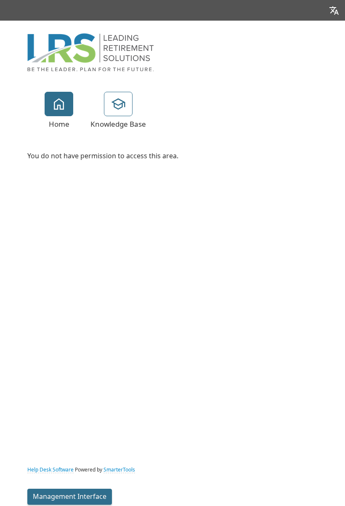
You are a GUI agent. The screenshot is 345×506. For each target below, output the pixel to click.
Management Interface (69, 497)
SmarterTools (119, 470)
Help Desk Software (50, 470)
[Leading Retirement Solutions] (90, 51)
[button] (334, 10)
